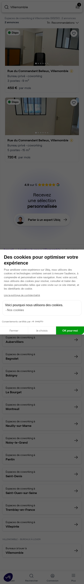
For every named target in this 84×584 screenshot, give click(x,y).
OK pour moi (70, 330)
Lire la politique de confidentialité (22, 295)
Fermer (14, 330)
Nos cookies (15, 310)
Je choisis (42, 330)
